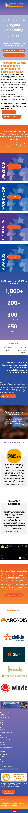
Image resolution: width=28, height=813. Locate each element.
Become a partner (4, 753)
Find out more (9, 791)
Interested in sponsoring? (14, 55)
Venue (1, 759)
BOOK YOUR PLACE (8, 112)
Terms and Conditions (10, 799)
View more (14, 196)
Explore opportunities (14, 595)
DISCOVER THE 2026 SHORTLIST (14, 50)
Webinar (2, 756)
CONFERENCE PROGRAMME (11, 116)
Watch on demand (14, 166)
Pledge (1, 761)
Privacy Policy (17, 799)
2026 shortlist (3, 754)
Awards (2, 758)
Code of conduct (3, 799)
